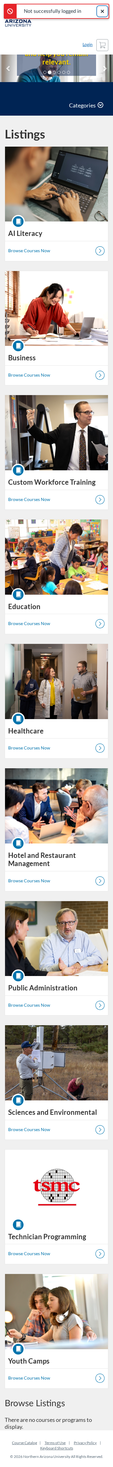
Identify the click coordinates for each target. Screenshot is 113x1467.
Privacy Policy (85, 1442)
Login (88, 45)
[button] (8, 68)
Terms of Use (55, 1442)
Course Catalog (24, 1442)
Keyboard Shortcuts (56, 1448)
